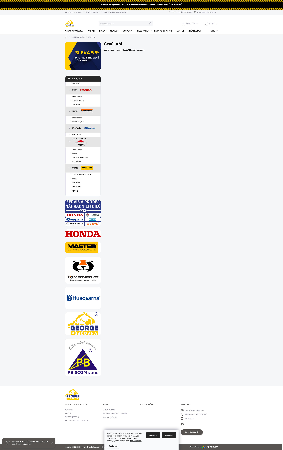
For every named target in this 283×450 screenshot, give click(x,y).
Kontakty (79, 12)
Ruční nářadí (76, 183)
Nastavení (113, 446)
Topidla (74, 178)
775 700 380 (189, 418)
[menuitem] (74, 31)
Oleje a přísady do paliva (80, 157)
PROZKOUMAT (175, 5)
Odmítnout (153, 435)
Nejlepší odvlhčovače (110, 417)
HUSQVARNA (76, 128)
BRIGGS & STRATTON (79, 139)
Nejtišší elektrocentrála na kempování (115, 413)
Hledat (150, 23)
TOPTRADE (75, 83)
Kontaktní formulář (191, 432)
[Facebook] (182, 424)
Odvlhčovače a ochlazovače (81, 174)
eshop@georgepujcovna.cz (194, 410)
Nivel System (76, 134)
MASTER (75, 168)
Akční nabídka (76, 187)
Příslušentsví (76, 105)
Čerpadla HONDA (78, 100)
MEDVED (75, 111)
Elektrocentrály (77, 96)
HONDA (74, 90)
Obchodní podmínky (92, 12)
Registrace (69, 12)
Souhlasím (169, 435)
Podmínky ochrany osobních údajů (114, 12)
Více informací (136, 441)
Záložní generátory (109, 409)
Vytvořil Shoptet (195, 447)
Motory (74, 153)
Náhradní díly (76, 161)
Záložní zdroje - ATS (78, 121)
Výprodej (75, 191)
